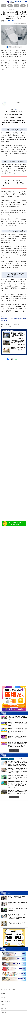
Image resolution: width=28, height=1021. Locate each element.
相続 (16, 5)
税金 (23, 5)
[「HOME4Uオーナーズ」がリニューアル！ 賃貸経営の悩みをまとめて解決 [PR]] (14, 905)
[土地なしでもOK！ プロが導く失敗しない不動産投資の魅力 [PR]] (14, 911)
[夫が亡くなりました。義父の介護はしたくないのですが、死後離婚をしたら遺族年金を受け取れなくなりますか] (4, 777)
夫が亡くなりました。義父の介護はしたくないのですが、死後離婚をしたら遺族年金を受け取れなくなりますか (17, 777)
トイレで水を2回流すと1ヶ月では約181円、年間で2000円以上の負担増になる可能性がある (14, 122)
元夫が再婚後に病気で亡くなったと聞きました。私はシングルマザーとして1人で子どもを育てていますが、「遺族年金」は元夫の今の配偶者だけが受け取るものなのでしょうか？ (17, 763)
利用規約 (3, 997)
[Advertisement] (14, 85)
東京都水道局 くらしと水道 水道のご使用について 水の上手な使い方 (13, 319)
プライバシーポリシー (6, 1001)
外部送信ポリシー (5, 1004)
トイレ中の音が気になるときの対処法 (12, 117)
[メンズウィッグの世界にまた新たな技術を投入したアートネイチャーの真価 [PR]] (14, 899)
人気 (3, 5)
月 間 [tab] (20, 758)
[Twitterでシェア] (12, 359)
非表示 (14, 109)
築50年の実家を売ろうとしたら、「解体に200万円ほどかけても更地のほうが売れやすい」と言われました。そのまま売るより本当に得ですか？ (17, 792)
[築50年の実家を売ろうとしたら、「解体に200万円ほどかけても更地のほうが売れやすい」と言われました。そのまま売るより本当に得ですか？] (4, 792)
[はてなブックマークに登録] (20, 359)
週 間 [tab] (7, 758)
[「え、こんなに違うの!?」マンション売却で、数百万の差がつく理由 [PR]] (14, 925)
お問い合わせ (4, 1008)
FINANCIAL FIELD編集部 (9, 20)
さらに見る (14, 750)
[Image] (14, 523)
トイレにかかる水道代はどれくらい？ (12, 111)
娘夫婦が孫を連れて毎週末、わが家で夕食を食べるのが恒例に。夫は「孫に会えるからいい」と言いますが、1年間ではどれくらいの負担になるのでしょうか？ (17, 770)
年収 (10, 5)
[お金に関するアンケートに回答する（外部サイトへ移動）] (14, 937)
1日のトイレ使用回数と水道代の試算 (12, 114)
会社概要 (3, 993)
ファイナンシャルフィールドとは (8, 989)
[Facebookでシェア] (8, 359)
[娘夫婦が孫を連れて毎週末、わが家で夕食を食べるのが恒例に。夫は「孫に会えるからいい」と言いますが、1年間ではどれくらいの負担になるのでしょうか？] (4, 770)
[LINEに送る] (16, 359)
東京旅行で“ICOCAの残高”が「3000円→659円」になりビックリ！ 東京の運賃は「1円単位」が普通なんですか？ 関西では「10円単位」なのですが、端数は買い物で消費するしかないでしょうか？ (17, 784)
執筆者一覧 (3, 1012)
